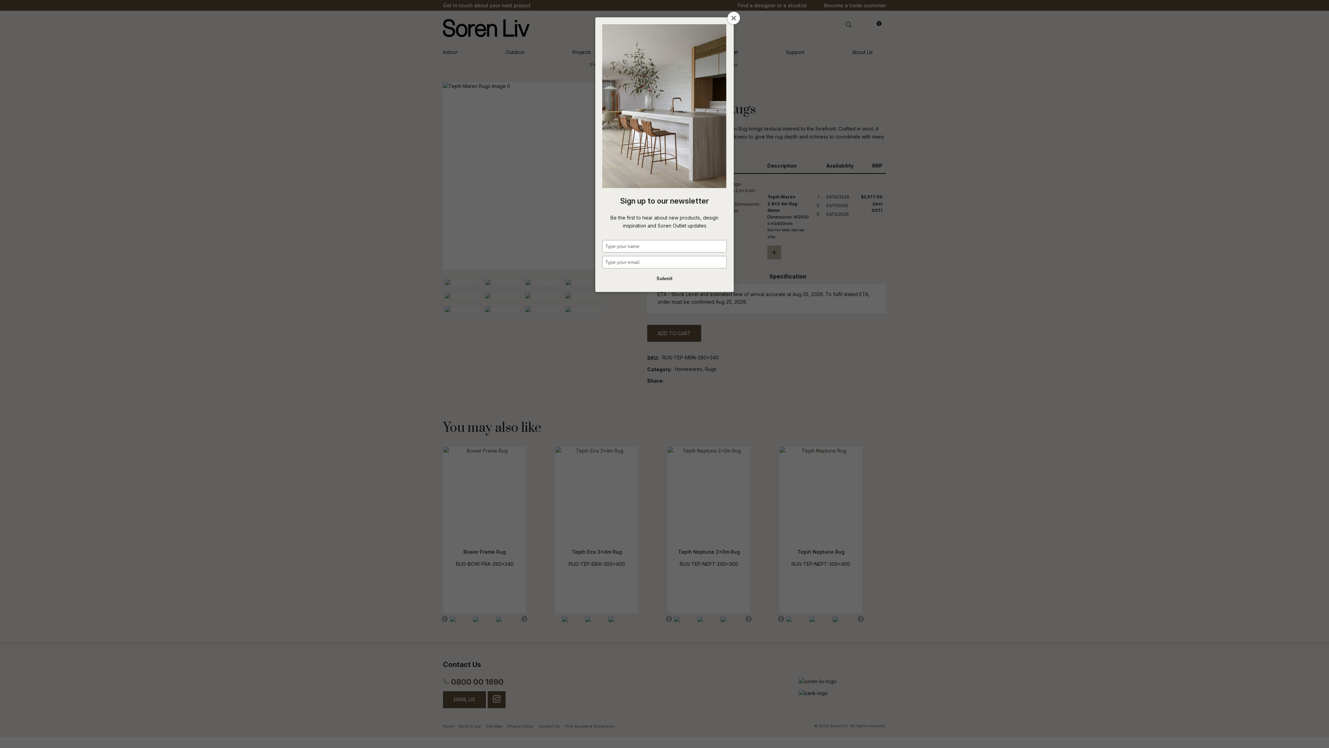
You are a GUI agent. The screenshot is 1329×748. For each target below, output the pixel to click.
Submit (664, 278)
